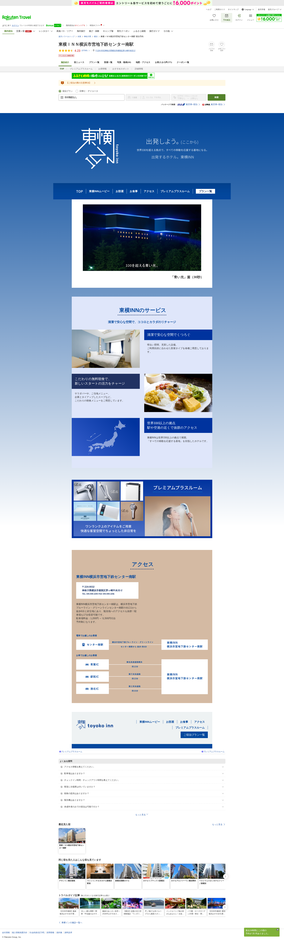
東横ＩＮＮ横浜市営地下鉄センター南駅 (96, 44)
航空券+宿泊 (191, 104)
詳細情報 (139, 69)
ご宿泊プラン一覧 (194, 734)
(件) (85, 50)
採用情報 (50, 932)
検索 (216, 97)
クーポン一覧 (183, 62)
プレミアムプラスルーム (81, 69)
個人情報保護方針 (19, 932)
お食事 (134, 191)
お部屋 (120, 191)
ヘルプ (208, 9)
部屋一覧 (108, 62)
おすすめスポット (120, 69)
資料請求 (68, 932)
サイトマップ (233, 9)
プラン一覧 (94, 62)
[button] (83, 830)
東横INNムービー (99, 191)
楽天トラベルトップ (67, 36)
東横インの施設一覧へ (72, 922)
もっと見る (217, 824)
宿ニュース (79, 62)
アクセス (149, 191)
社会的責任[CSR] (37, 932)
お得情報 (102, 69)
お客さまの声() (163, 62)
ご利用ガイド (219, 9)
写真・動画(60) (124, 62)
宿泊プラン (67, 91)
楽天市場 (261, 9)
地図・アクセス (143, 62)
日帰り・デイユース (88, 91)
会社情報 (6, 932)
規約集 (59, 932)
